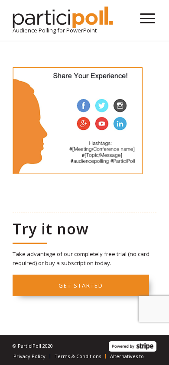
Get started (80, 285)
